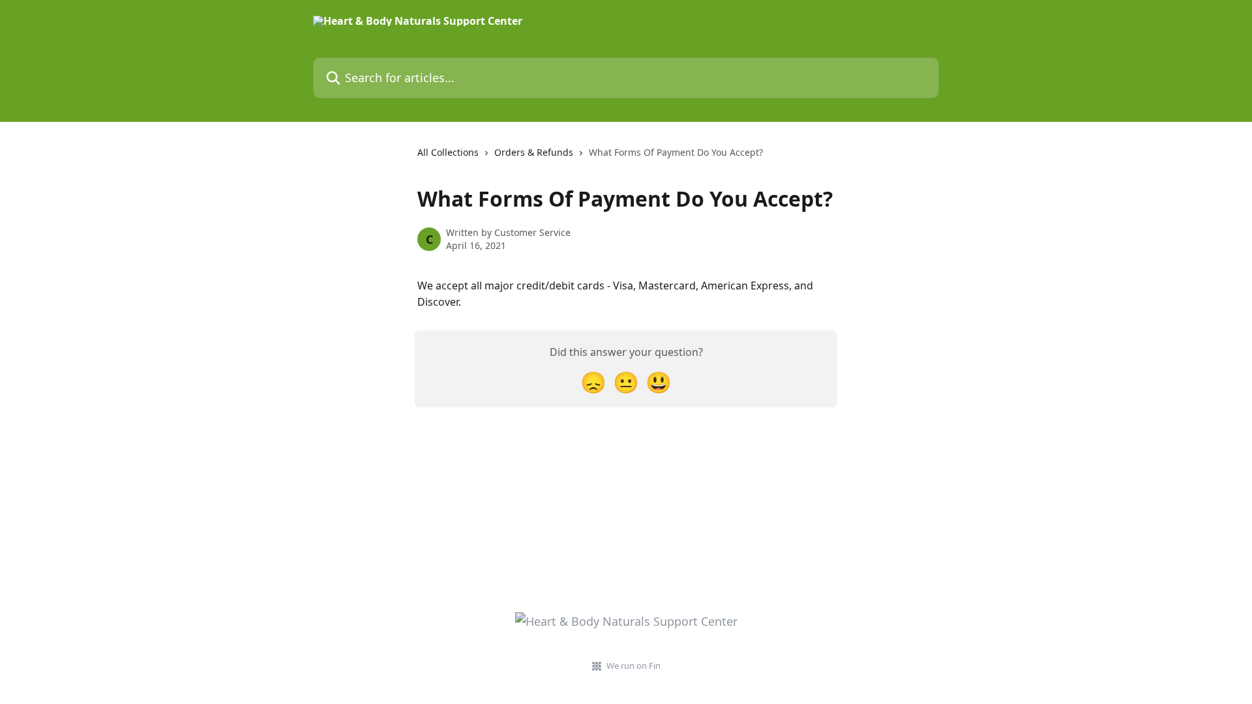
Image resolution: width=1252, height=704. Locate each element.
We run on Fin (633, 665)
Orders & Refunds (533, 152)
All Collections (448, 152)
